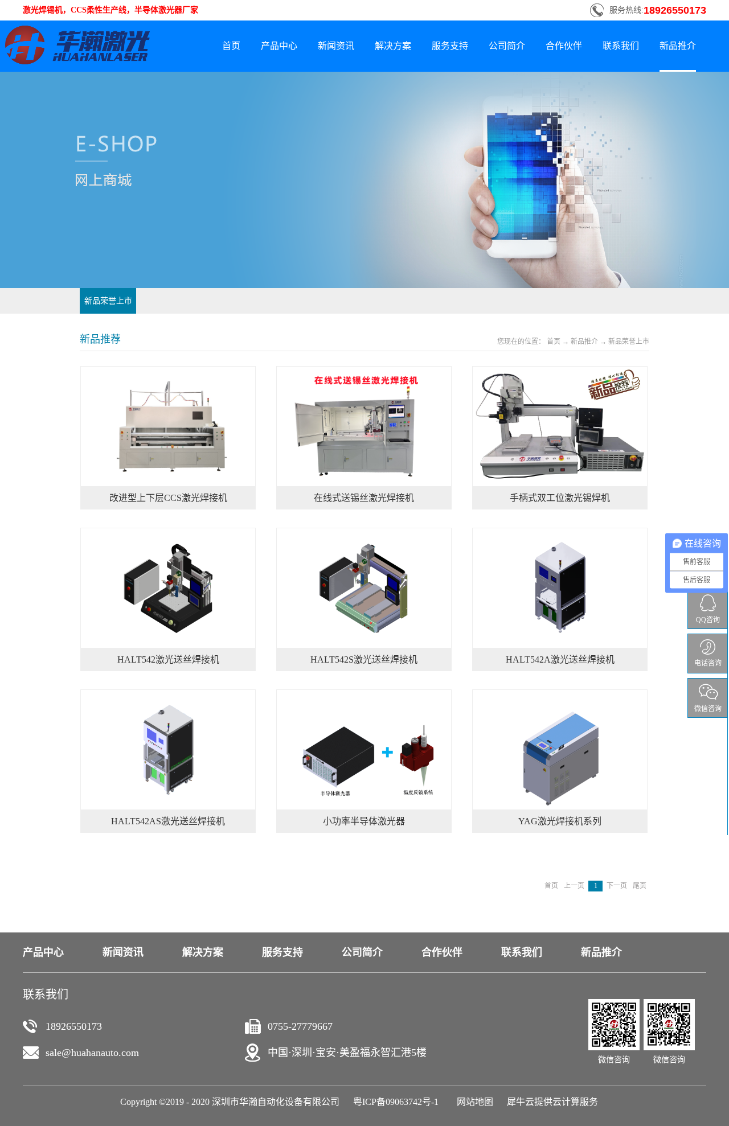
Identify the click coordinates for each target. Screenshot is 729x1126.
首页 (231, 46)
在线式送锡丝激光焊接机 (364, 498)
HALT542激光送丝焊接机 (168, 659)
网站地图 (472, 1102)
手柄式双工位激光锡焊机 (560, 498)
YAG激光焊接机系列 (559, 821)
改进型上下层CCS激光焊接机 (168, 498)
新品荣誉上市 (628, 342)
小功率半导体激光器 (364, 821)
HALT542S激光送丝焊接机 (363, 659)
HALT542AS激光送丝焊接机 (168, 821)
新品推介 (584, 342)
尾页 (639, 886)
